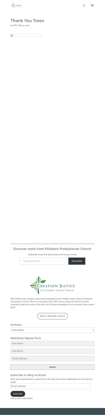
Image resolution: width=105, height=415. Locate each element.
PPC (15, 25)
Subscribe (77, 261)
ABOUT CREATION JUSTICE (52, 316)
